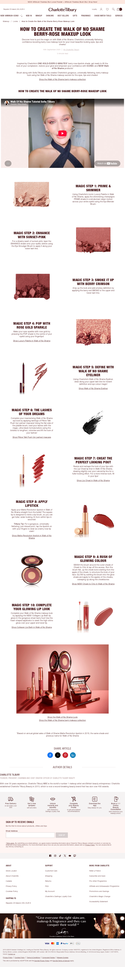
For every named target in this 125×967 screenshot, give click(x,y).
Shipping (48, 876)
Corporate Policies (48, 957)
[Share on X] (58, 755)
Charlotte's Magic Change (99, 896)
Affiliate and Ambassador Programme (104, 886)
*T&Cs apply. (10, 843)
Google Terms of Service (61, 961)
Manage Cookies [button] (62, 957)
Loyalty (94, 9)
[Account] (101, 9)
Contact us (11, 954)
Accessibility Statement (98, 901)
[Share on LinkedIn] (73, 755)
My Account (50, 891)
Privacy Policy (11, 886)
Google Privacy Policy (41, 961)
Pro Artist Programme (98, 881)
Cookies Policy (12, 891)
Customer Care (51, 871)
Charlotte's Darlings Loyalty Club (58, 896)
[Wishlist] (107, 9)
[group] (11, 804)
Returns (48, 881)
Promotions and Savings (99, 891)
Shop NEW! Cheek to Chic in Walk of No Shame (93, 584)
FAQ (47, 886)
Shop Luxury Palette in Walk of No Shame (31, 341)
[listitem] (11, 16)
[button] (113, 9)
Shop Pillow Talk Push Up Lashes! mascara (32, 437)
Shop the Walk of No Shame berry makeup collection (62, 79)
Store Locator (11, 871)
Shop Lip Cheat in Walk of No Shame (93, 480)
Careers (9, 881)
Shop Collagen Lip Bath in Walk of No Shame (32, 627)
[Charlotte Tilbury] (62, 9)
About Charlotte (12, 876)
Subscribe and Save (97, 876)
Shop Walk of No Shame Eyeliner (93, 388)
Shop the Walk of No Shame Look (62, 717)
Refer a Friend (94, 871)
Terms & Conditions (33, 957)
